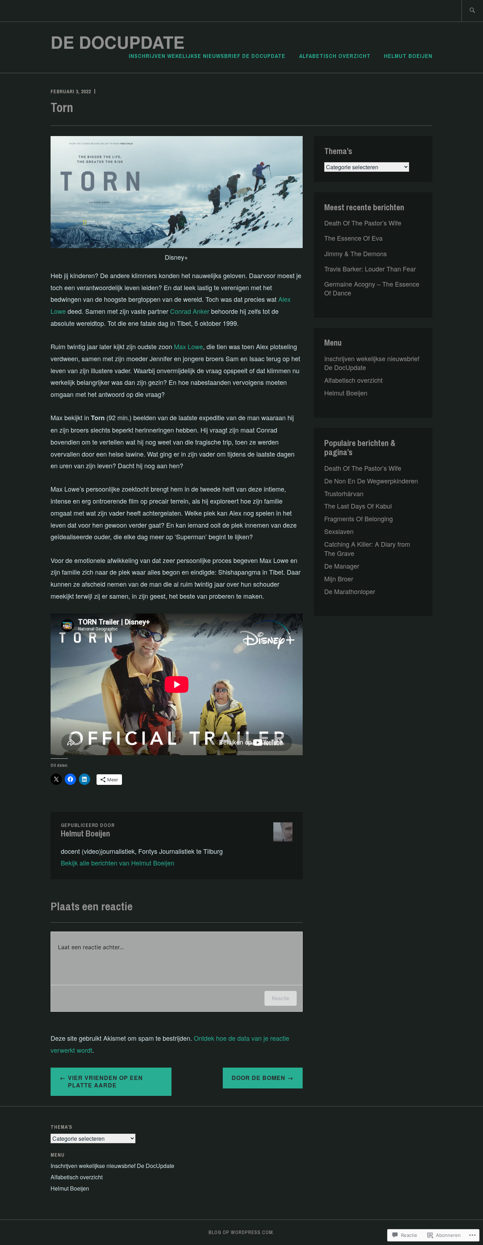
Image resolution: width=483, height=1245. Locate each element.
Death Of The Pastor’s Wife (362, 222)
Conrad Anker (189, 311)
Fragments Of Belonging (358, 518)
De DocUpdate (118, 42)
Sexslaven (339, 531)
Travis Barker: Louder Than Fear (370, 268)
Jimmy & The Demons (355, 253)
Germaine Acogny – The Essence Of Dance (371, 288)
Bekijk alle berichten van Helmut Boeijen (117, 862)
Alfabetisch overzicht (335, 56)
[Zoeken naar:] (472, 11)
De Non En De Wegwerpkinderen (371, 480)
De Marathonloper (349, 591)
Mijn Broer (338, 578)
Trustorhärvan (343, 493)
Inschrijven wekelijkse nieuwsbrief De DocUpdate (207, 56)
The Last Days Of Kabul (358, 505)
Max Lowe (188, 346)
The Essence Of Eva (353, 237)
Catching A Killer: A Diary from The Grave (367, 548)
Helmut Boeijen (408, 56)
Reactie (280, 998)
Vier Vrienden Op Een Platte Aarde (105, 1081)
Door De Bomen (258, 1078)
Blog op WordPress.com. (241, 1232)
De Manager (341, 565)
